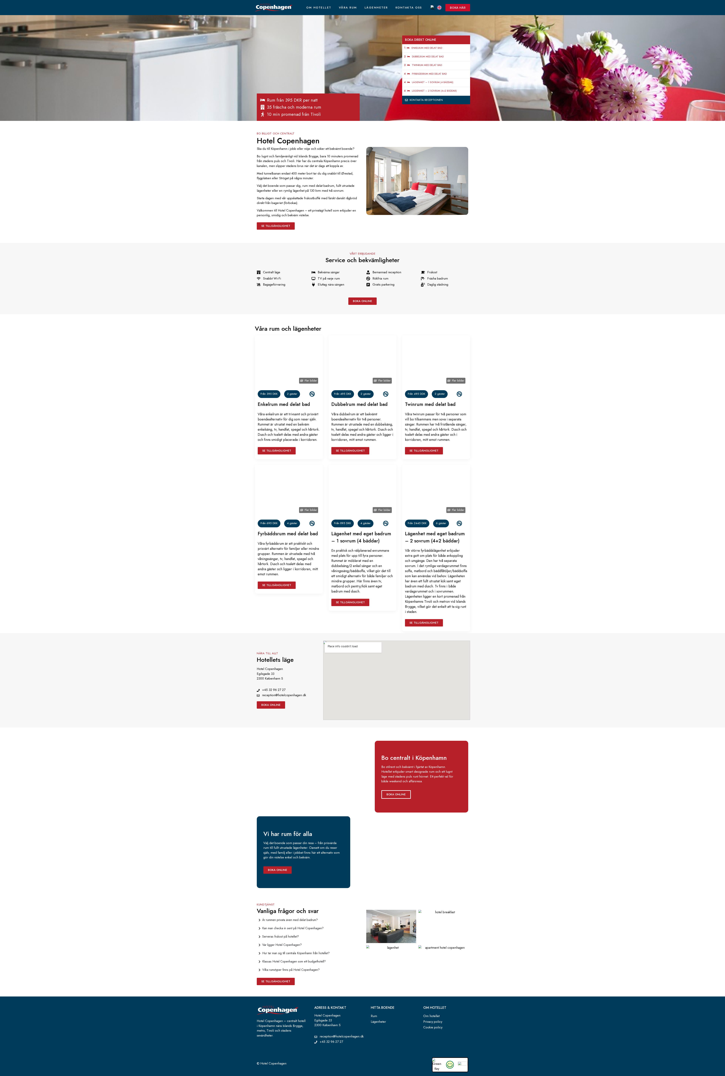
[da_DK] (433, 7)
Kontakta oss (409, 7)
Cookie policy (432, 1027)
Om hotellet (318, 7)
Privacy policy (432, 1021)
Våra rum (348, 7)
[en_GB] (439, 7)
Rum (374, 1016)
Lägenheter (376, 7)
